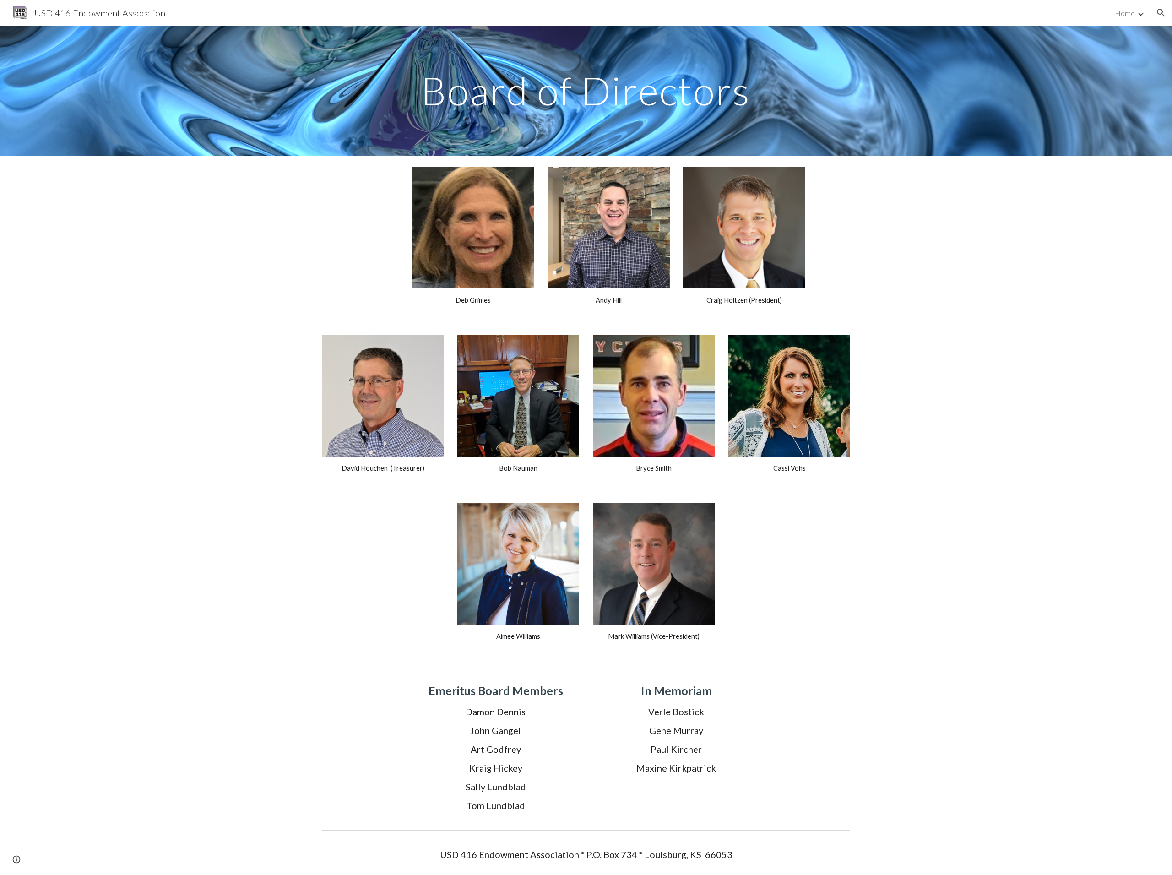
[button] (1161, 13)
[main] (586, 90)
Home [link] (1125, 13)
